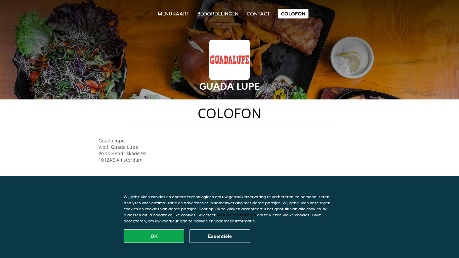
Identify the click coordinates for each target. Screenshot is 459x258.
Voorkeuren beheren (236, 214)
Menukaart (173, 13)
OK (154, 236)
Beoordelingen (218, 13)
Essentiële (220, 236)
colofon (293, 13)
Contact (258, 13)
